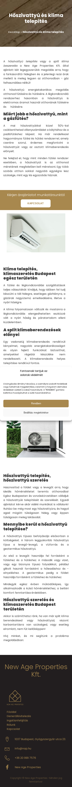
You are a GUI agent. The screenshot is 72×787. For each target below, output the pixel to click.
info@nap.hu (23, 748)
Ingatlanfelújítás (17, 720)
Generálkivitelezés (19, 716)
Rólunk (11, 725)
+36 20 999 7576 (25, 758)
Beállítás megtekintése (36, 412)
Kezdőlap (14, 32)
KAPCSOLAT (35, 203)
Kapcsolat (13, 729)
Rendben (36, 403)
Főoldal (11, 712)
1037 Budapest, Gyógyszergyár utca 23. (40, 739)
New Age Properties (28, 767)
